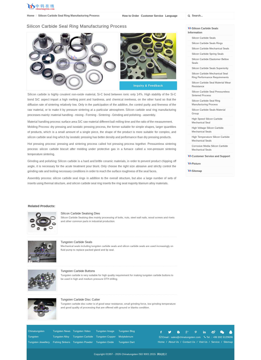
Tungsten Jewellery (39, 342)
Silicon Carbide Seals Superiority (210, 68)
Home (30, 15)
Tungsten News (61, 331)
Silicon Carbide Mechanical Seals (210, 48)
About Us (173, 341)
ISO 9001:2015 (147, 354)
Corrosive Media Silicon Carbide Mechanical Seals (210, 147)
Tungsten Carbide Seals (76, 242)
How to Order (130, 15)
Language (171, 15)
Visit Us (203, 341)
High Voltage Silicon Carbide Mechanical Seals (208, 129)
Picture (196, 163)
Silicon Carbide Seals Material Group (208, 111)
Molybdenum (126, 336)
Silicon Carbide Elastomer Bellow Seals (210, 61)
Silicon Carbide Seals (204, 37)
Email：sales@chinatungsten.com (181, 337)
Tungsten (33, 336)
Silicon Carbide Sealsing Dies (80, 213)
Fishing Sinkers (61, 342)
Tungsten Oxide (105, 342)
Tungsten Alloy (61, 336)
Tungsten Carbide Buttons (78, 271)
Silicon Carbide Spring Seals (208, 53)
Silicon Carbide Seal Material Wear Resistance (211, 84)
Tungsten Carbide (83, 336)
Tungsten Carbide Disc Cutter (80, 299)
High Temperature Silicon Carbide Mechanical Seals (211, 138)
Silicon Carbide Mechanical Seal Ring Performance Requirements (210, 75)
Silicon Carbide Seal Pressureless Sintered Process (211, 93)
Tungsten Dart (127, 342)
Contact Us (189, 341)
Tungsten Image (105, 331)
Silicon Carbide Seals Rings (207, 43)
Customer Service (152, 15)
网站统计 (162, 354)
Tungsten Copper (106, 336)
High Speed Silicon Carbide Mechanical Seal (207, 120)
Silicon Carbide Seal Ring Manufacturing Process (68, 15)
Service (215, 341)
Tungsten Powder (83, 342)
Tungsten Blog (127, 331)
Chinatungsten (36, 331)
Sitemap (197, 170)
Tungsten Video (82, 331)
